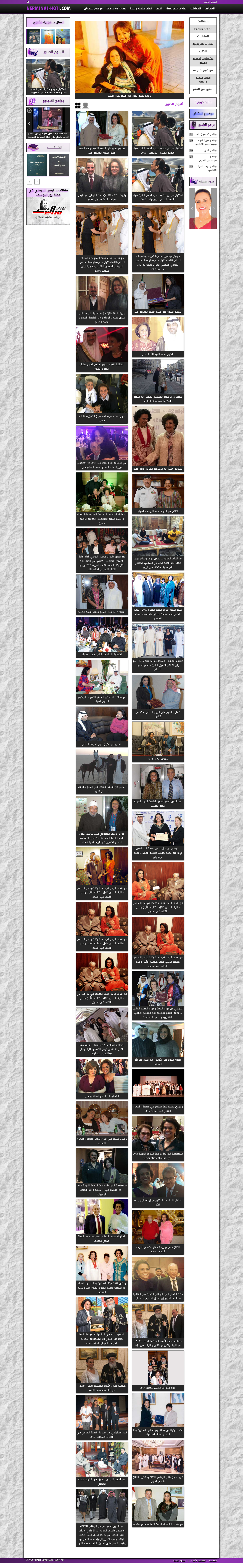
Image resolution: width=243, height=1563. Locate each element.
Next (192, 208)
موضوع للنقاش (93, 8)
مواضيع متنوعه (203, 70)
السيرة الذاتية (210, 2)
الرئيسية (213, 1561)
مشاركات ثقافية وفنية (203, 61)
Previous (214, 208)
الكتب (159, 8)
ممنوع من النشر (203, 89)
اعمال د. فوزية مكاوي (48, 22)
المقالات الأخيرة (198, 1561)
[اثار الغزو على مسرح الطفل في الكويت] (37, 165)
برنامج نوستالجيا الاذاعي (203, 168)
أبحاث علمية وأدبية (141, 8)
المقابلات (195, 8)
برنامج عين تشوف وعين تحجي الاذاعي (203, 142)
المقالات (210, 8)
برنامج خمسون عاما (203, 134)
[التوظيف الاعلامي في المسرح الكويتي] (59, 165)
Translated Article (116, 8)
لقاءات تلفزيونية (176, 8)
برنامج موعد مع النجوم (203, 158)
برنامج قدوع (203, 150)
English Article (203, 29)
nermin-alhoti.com (53, 1560)
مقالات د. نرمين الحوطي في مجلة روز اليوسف (48, 192)
